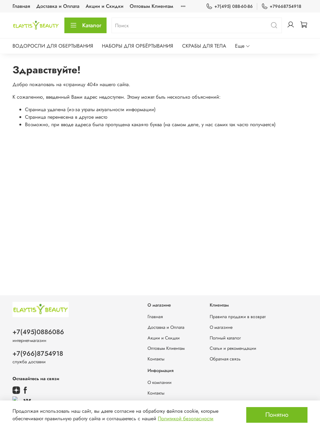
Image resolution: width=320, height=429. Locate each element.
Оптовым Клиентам (151, 6)
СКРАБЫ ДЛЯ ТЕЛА (204, 45)
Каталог (91, 25)
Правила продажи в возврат (238, 316)
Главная (21, 6)
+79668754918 (285, 6)
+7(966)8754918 (37, 353)
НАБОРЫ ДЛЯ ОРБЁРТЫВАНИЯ (137, 45)
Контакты (156, 359)
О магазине (221, 327)
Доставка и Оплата (57, 6)
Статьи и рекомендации (233, 348)
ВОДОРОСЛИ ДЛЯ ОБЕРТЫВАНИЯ (52, 45)
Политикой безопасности (185, 418)
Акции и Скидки (104, 6)
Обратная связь (225, 359)
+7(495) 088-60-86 (233, 6)
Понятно (276, 414)
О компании (160, 382)
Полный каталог (225, 338)
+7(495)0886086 (38, 332)
